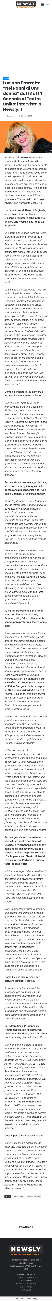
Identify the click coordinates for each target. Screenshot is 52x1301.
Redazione (11, 116)
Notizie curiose (18, 1196)
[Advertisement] (26, 41)
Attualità (6, 78)
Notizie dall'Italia (33, 1196)
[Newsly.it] (26, 4)
